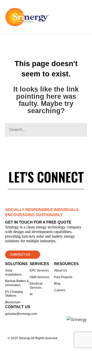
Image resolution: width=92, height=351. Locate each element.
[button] (83, 17)
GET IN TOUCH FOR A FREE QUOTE (38, 222)
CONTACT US (17, 307)
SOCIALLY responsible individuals (41, 209)
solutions (16, 264)
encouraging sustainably (34, 215)
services (39, 264)
